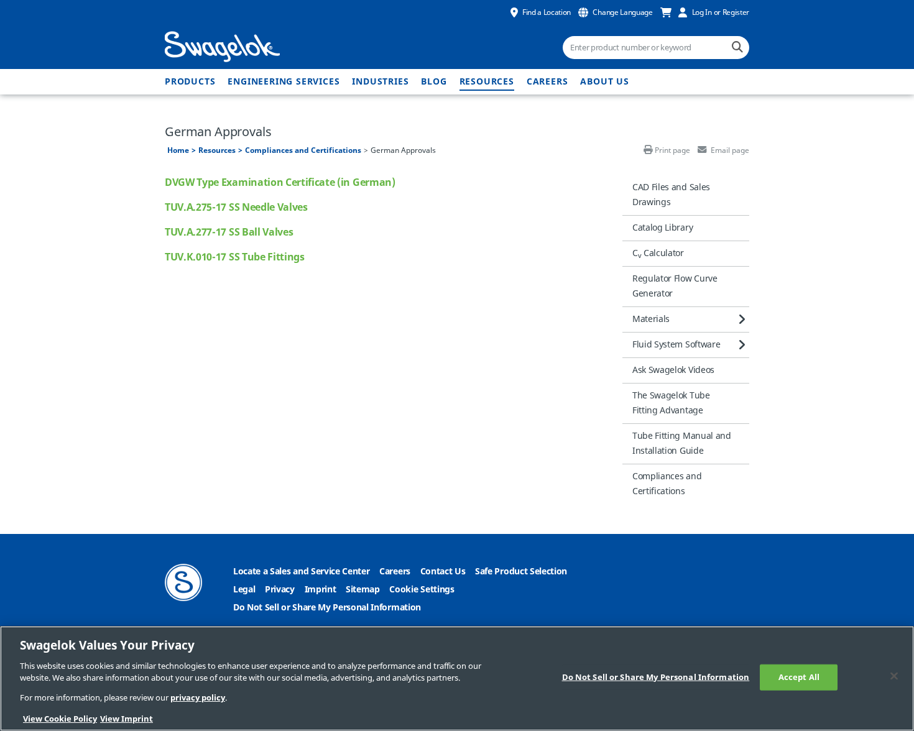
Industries (380, 81)
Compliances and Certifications (303, 150)
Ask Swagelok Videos (673, 370)
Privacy (280, 589)
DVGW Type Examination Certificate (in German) (280, 182)
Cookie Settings (421, 589)
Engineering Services (283, 81)
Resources (486, 81)
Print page (672, 150)
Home (178, 150)
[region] (457, 678)
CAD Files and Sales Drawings (671, 195)
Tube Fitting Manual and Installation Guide (681, 443)
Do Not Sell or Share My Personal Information (327, 607)
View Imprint (126, 718)
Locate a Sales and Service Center (301, 571)
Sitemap (363, 589)
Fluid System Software (676, 344)
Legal (244, 589)
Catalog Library (662, 227)
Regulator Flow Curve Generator (675, 286)
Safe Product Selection (521, 571)
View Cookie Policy (60, 718)
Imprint (320, 589)
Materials (651, 319)
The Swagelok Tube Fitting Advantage (671, 403)
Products (190, 81)
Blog (433, 81)
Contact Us (443, 571)
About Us (604, 81)
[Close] (894, 676)
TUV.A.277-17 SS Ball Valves (229, 232)
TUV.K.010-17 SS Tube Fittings (235, 257)
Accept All (798, 677)
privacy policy (197, 698)
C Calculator (658, 253)
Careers (547, 81)
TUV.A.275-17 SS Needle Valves (236, 207)
